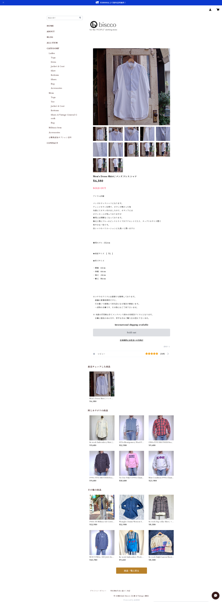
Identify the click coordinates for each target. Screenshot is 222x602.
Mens (51, 93)
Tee (52, 102)
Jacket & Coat (57, 66)
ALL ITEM (52, 43)
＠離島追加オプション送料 (60, 137)
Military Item (55, 128)
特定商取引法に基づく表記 (120, 591)
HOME (50, 26)
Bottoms (55, 75)
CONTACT (52, 143)
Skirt (53, 71)
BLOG (50, 37)
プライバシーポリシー (98, 591)
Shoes (54, 79)
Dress (53, 62)
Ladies (53, 53)
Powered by (128, 600)
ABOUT (51, 31)
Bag (52, 84)
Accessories (56, 88)
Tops (53, 58)
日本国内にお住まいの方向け (131, 340)
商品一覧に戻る (131, 570)
